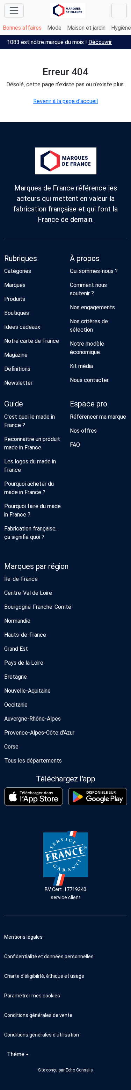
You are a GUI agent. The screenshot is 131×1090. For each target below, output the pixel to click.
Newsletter (18, 383)
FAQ (75, 444)
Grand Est (16, 648)
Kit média (81, 366)
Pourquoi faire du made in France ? (32, 510)
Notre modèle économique (87, 347)
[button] (65, 996)
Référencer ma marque (98, 416)
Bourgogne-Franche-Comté (37, 607)
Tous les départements (33, 760)
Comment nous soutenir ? (88, 289)
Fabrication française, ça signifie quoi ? (30, 532)
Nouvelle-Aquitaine (27, 690)
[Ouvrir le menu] (14, 10)
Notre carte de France (31, 341)
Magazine (16, 355)
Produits (14, 299)
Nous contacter (89, 380)
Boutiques (16, 313)
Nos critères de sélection (89, 325)
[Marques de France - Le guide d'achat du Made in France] (67, 10)
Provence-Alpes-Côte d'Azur (39, 732)
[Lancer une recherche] (119, 10)
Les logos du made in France (30, 465)
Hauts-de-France (25, 634)
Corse (11, 746)
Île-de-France (21, 579)
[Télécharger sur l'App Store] (33, 796)
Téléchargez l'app (65, 778)
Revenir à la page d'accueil (65, 101)
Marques (15, 285)
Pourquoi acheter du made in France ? (29, 488)
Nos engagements (92, 307)
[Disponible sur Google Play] (97, 797)
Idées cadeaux (22, 327)
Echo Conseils (79, 1070)
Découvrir (100, 42)
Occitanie (16, 704)
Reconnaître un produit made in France (32, 443)
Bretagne (15, 676)
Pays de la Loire (23, 662)
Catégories (17, 271)
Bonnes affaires (22, 27)
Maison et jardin (86, 27)
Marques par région (36, 566)
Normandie (17, 621)
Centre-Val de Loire (28, 593)
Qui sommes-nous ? (94, 271)
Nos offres (83, 430)
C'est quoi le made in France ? (29, 420)
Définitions (17, 369)
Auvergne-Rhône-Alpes (32, 718)
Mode (54, 27)
